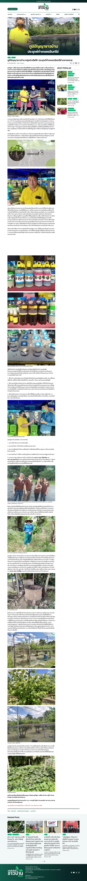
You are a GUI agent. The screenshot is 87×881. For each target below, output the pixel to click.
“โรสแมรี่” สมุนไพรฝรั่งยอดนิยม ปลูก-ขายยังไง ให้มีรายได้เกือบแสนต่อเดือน (73, 102)
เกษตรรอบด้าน (21, 14)
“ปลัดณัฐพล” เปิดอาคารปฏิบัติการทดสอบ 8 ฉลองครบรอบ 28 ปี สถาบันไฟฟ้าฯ (70, 840)
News (57, 14)
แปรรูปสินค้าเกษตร (71, 110)
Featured (70, 72)
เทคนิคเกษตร (70, 75)
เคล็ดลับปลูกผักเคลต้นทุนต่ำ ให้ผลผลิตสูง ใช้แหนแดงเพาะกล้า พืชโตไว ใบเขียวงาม (73, 79)
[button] (42, 861)
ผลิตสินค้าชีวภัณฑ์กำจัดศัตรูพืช (23, 811)
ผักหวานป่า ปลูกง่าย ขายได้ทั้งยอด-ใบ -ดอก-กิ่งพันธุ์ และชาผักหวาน (15, 839)
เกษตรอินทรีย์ (33, 811)
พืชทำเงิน (13, 57)
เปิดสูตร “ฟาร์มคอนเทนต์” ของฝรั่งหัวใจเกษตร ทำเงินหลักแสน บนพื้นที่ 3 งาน (73, 92)
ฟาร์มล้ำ (48, 14)
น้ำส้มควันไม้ (13, 811)
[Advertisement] (31, 244)
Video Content (69, 14)
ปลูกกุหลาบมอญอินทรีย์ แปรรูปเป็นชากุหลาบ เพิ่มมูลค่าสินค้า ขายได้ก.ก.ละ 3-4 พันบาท (74, 115)
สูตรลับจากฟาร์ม (35, 14)
